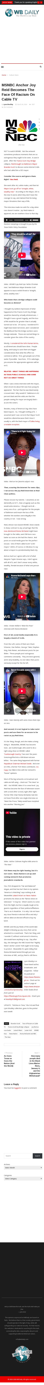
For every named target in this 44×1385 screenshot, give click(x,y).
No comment (8, 107)
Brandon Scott (15, 1024)
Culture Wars (14, 75)
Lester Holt (28, 1030)
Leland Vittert (18, 1030)
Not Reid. (14, 179)
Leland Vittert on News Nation (24, 895)
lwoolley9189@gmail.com (15, 999)
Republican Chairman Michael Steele (17, 763)
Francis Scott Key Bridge (26, 161)
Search (37, 1156)
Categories (8, 1175)
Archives (7, 1164)
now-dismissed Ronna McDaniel (16, 531)
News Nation (13, 1034)
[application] (22, 220)
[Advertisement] (22, 39)
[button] (38, 2)
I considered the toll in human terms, (24, 343)
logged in (17, 1088)
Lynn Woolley (8, 104)
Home (4, 75)
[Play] (7, 220)
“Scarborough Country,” (13, 754)
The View (7, 1037)
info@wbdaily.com (22, 1339)
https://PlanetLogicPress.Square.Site (17, 996)
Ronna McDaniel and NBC (28, 1034)
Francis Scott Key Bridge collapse (18, 1027)
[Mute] (31, 220)
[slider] (36, 220)
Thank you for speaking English (26, 2)
